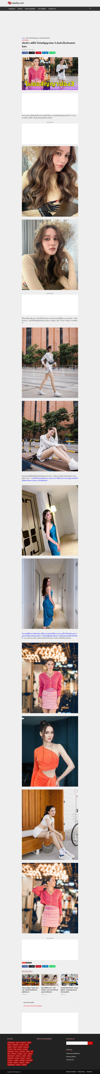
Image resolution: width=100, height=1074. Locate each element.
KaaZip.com (18, 1071)
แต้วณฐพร (17, 1058)
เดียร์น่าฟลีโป (28, 962)
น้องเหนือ (20, 1047)
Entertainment (30, 9)
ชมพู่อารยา (23, 1042)
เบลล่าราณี (30, 1053)
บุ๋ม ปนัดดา (25, 1049)
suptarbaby (42, 9)
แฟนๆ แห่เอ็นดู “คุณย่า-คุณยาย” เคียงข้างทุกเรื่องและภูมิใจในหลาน (30, 990)
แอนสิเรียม (15, 1062)
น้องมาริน (15, 1047)
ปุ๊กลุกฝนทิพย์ (10, 1051)
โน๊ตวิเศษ (27, 1062)
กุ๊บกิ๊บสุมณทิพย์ (11, 1042)
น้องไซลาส (10, 1049)
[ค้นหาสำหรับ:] (79, 1043)
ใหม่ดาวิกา (18, 1064)
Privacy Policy (71, 1057)
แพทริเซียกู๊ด (22, 1060)
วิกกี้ (32, 1051)
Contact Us (70, 1060)
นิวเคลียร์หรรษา (15, 1044)
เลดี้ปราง (29, 1056)
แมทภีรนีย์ (10, 1062)
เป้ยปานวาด (18, 1056)
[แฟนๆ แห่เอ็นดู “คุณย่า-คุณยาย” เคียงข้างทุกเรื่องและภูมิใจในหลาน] (30, 980)
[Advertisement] (50, 24)
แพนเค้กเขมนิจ (29, 1060)
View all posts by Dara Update (33, 1006)
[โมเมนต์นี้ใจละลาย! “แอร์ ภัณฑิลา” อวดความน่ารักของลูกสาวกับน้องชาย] (50, 980)
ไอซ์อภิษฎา (24, 1064)
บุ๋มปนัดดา (19, 1049)
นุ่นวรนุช (21, 1044)
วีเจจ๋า (9, 1053)
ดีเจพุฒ (9, 1044)
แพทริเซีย (16, 1060)
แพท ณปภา (10, 1060)
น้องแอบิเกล (25, 1047)
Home (23, 38)
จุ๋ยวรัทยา (18, 1042)
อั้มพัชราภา (14, 1053)
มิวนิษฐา (28, 1051)
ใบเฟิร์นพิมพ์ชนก (11, 1064)
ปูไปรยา (16, 1051)
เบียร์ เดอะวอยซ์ (11, 1056)
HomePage (11, 9)
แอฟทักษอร (21, 1062)
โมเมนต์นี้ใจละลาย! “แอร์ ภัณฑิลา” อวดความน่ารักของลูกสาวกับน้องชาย (49, 990)
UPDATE (20, 9)
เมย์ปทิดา (24, 1056)
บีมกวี (15, 1049)
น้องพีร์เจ (9, 1047)
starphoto (52, 9)
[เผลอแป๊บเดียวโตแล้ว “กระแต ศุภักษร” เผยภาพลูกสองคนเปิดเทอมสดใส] (69, 980)
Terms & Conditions (73, 1053)
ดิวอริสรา (29, 1042)
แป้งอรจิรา (23, 1058)
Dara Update (31, 49)
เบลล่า (25, 1053)
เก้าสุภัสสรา (20, 1053)
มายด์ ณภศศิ (22, 1051)
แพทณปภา (28, 1058)
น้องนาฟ (26, 1044)
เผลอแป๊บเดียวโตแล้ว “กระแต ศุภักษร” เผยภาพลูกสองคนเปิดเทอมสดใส (69, 990)
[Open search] (90, 8)
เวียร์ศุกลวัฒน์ (10, 1058)
